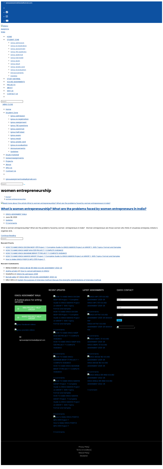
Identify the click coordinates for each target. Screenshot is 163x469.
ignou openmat (17, 129)
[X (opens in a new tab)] (7, 8)
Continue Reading (9, 235)
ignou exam (16, 135)
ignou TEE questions (19, 125)
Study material (12, 154)
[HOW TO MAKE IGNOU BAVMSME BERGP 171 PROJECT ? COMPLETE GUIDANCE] (66, 363)
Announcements (18, 148)
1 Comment (92, 390)
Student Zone (12, 112)
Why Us (9, 167)
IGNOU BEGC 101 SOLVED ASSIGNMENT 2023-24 (38, 277)
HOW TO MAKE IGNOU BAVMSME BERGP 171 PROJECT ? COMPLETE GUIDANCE (36, 253)
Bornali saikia (11, 277)
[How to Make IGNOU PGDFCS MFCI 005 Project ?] (66, 420)
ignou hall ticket (17, 132)
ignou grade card (18, 141)
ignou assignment (18, 122)
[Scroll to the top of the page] (1, 466)
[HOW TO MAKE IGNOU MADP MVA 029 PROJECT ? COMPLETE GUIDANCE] (66, 339)
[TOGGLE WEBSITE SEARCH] (7, 97)
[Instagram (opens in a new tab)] (7, 16)
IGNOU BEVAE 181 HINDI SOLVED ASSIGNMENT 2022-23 (41, 268)
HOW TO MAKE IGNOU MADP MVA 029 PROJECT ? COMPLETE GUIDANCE (34, 250)
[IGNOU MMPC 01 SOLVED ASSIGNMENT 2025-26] (100, 342)
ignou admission (18, 116)
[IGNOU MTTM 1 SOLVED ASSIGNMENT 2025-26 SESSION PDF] (100, 321)
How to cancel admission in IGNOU (35, 271)
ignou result (16, 138)
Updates (14, 151)
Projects (9, 161)
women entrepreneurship (16, 199)
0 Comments (11, 223)
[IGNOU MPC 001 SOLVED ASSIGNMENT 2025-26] (100, 299)
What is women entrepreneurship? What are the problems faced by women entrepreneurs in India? (73, 209)
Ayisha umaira (12, 271)
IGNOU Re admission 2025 (27, 274)
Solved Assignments (15, 158)
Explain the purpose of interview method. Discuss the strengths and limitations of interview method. (59, 280)
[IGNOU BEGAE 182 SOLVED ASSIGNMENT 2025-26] (100, 360)
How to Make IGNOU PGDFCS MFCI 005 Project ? (25, 259)
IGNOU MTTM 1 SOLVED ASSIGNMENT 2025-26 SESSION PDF (99, 327)
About (8, 164)
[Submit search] (24, 184)
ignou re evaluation (19, 145)
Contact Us (11, 171)
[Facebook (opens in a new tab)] (7, 12)
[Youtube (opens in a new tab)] (7, 20)
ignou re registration (20, 119)
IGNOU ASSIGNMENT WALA (16, 214)
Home (8, 109)
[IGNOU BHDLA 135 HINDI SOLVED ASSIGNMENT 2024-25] (100, 378)
